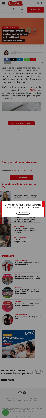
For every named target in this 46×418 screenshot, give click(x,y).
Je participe (23, 212)
